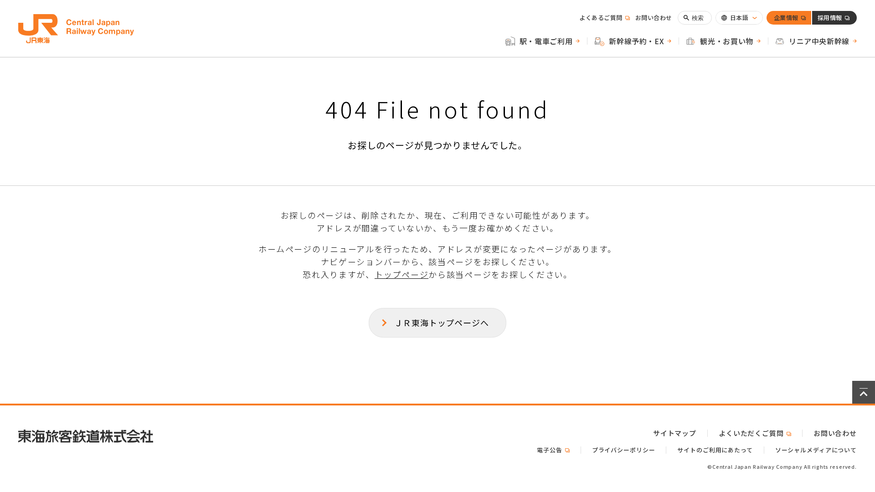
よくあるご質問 (604, 17)
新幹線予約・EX (636, 41)
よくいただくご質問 (755, 433)
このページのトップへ (863, 392)
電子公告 (553, 450)
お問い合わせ (653, 17)
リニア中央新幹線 (819, 41)
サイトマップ (674, 433)
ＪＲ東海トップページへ (441, 322)
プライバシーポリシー (623, 450)
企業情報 (786, 19)
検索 (698, 18)
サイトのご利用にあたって (714, 450)
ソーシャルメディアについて (816, 450)
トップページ (401, 274)
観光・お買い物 (726, 41)
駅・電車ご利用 (546, 41)
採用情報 (830, 19)
